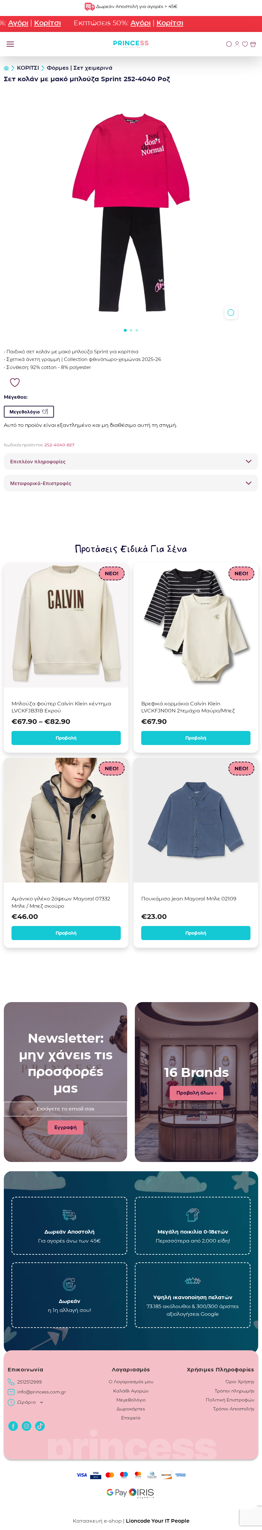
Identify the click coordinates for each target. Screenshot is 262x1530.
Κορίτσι (33, 23)
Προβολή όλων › (196, 1093)
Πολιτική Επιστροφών (230, 1400)
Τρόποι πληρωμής (234, 1391)
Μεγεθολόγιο (25, 411)
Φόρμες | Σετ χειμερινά (79, 68)
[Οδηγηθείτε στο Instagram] (26, 1426)
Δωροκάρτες (131, 1409)
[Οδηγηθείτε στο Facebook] (13, 1426)
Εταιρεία (131, 1418)
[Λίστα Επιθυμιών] (245, 44)
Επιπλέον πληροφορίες (38, 462)
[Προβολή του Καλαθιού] (253, 44)
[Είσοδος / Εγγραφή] (237, 44)
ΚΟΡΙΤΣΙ (28, 68)
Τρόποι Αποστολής (233, 1409)
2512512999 (29, 1382)
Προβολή (66, 738)
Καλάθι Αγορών (131, 1391)
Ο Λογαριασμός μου (131, 1382)
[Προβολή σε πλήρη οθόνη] (231, 312)
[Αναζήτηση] (229, 44)
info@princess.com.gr (41, 1392)
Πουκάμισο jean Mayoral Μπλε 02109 (188, 899)
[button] (125, 330)
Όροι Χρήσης (240, 1382)
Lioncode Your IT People (157, 1521)
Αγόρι (126, 23)
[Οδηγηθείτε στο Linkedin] (40, 1426)
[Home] (6, 68)
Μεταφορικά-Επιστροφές (40, 483)
